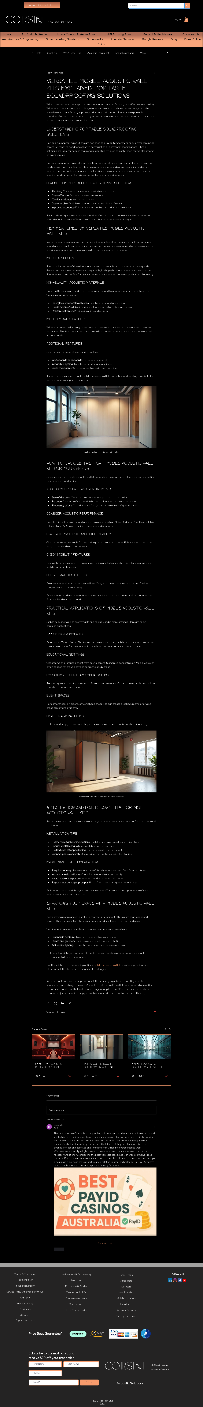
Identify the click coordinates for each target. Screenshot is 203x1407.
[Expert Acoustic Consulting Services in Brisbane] (149, 1047)
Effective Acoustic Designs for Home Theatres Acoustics (49, 1065)
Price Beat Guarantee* (45, 1334)
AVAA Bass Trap (72, 53)
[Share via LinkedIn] (62, 1003)
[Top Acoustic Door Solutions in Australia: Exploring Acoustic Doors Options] (101, 1047)
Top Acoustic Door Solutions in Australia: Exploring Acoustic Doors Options (100, 1065)
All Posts (36, 53)
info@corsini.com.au (159, 1365)
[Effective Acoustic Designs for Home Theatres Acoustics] (53, 1047)
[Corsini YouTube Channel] (184, 1280)
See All (168, 1029)
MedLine (52, 53)
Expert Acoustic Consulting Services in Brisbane (147, 1065)
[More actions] (154, 73)
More (143, 53)
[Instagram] (175, 1280)
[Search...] (187, 5)
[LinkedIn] (170, 1280)
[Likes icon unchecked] (56, 1249)
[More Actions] (154, 1127)
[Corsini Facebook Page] (180, 1280)
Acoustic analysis (124, 53)
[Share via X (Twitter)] (55, 1003)
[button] (186, 19)
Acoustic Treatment (98, 53)
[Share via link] (69, 1003)
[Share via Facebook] (48, 1003)
